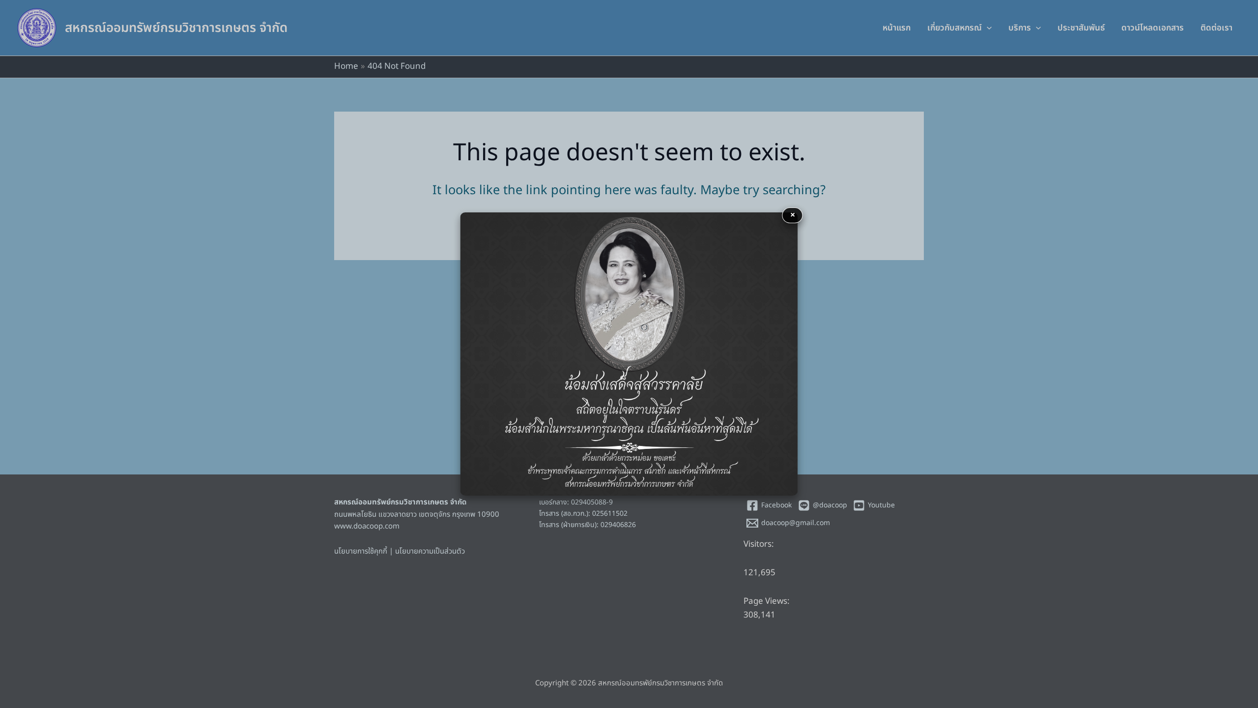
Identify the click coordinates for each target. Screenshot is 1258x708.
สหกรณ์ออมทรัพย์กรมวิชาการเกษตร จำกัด (176, 28)
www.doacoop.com (367, 526)
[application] (987, 28)
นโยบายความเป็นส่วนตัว (430, 551)
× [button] (792, 215)
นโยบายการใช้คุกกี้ (360, 551)
